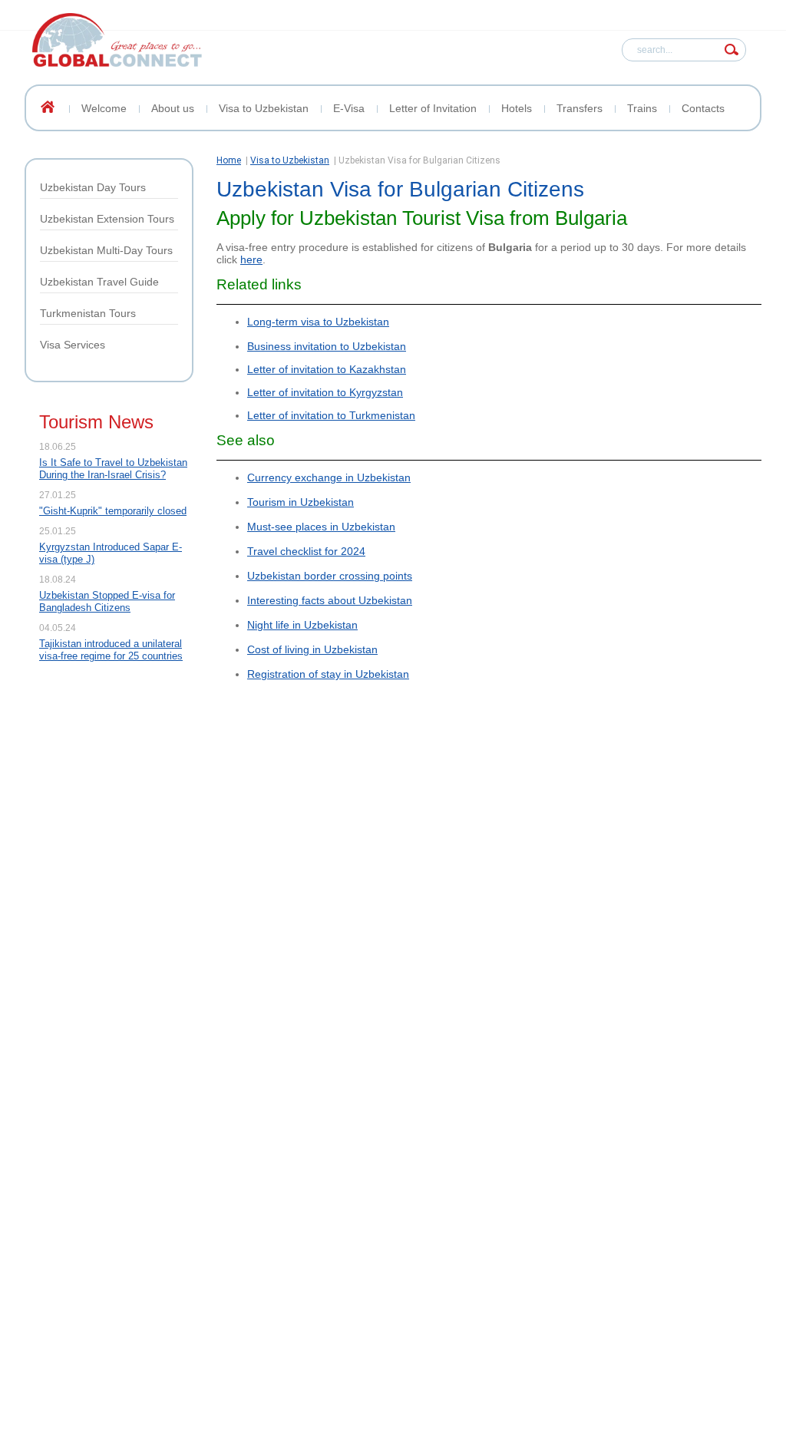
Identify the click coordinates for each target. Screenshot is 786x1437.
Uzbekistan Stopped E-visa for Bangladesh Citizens (107, 601)
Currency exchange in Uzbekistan (329, 477)
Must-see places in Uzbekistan (321, 526)
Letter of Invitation (433, 108)
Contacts (703, 108)
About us (172, 108)
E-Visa (349, 108)
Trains (642, 108)
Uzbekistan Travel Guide (99, 282)
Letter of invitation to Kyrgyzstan (325, 392)
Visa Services (72, 345)
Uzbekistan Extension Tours (107, 219)
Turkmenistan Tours (88, 313)
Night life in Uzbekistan (302, 625)
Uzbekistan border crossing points (329, 576)
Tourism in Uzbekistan (300, 502)
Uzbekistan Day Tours (93, 187)
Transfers (579, 108)
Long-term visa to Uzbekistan (318, 321)
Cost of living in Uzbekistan (312, 649)
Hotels (516, 108)
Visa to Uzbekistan (264, 108)
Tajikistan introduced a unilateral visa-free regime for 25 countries (111, 650)
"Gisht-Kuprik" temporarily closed (113, 511)
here (251, 259)
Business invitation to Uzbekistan (326, 346)
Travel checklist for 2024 (306, 551)
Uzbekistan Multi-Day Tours (106, 250)
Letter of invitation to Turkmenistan (331, 415)
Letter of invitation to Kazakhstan (326, 369)
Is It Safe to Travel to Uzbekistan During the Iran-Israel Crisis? (113, 469)
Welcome (104, 108)
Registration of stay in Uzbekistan (328, 674)
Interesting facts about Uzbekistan (329, 600)
